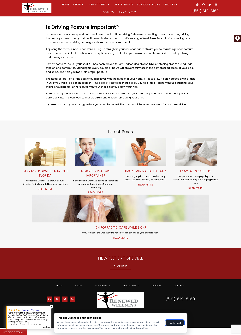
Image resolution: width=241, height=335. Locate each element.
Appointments (124, 4)
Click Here (120, 266)
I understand (175, 323)
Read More (45, 189)
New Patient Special (13, 332)
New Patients (98, 4)
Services (169, 4)
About (77, 4)
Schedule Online (148, 4)
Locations (126, 11)
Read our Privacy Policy (138, 328)
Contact (109, 11)
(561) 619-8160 (205, 11)
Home (65, 4)
